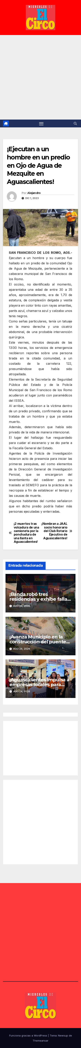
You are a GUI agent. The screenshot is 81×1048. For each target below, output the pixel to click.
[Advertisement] (40, 77)
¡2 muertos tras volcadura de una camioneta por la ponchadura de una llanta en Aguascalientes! (26, 533)
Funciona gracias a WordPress (28, 1035)
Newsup (63, 1035)
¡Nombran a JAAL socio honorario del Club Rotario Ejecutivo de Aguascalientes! (54, 531)
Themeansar (40, 1040)
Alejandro (34, 193)
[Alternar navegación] (41, 123)
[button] (75, 123)
